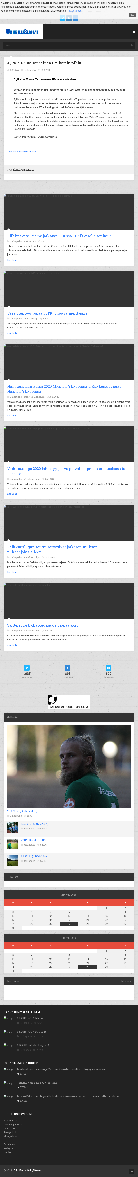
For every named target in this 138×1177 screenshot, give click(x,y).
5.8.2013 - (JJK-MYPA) (30, 1018)
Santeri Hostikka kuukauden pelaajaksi (42, 625)
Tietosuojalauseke (14, 1124)
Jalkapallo (16, 815)
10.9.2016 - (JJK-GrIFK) (34, 824)
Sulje (132, 15)
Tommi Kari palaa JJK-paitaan (37, 1082)
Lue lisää (12, 260)
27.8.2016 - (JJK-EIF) (33, 840)
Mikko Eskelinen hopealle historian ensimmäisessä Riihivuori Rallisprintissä (68, 1096)
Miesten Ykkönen (34, 396)
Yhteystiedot (11, 1136)
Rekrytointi (10, 1132)
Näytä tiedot (74, 10)
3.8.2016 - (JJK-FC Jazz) (35, 856)
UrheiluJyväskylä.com (27, 1170)
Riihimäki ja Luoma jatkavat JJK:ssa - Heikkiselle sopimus (59, 236)
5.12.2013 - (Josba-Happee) (33, 1045)
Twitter (7, 1152)
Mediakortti (10, 1128)
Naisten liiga (31, 318)
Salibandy (25, 1049)
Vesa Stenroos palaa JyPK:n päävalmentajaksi (48, 313)
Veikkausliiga (32, 479)
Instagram (9, 1148)
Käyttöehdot (10, 1120)
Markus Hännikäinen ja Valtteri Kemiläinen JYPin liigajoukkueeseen (62, 1069)
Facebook (9, 1144)
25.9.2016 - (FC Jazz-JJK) (22, 811)
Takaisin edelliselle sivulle (21, 151)
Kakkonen (30, 241)
